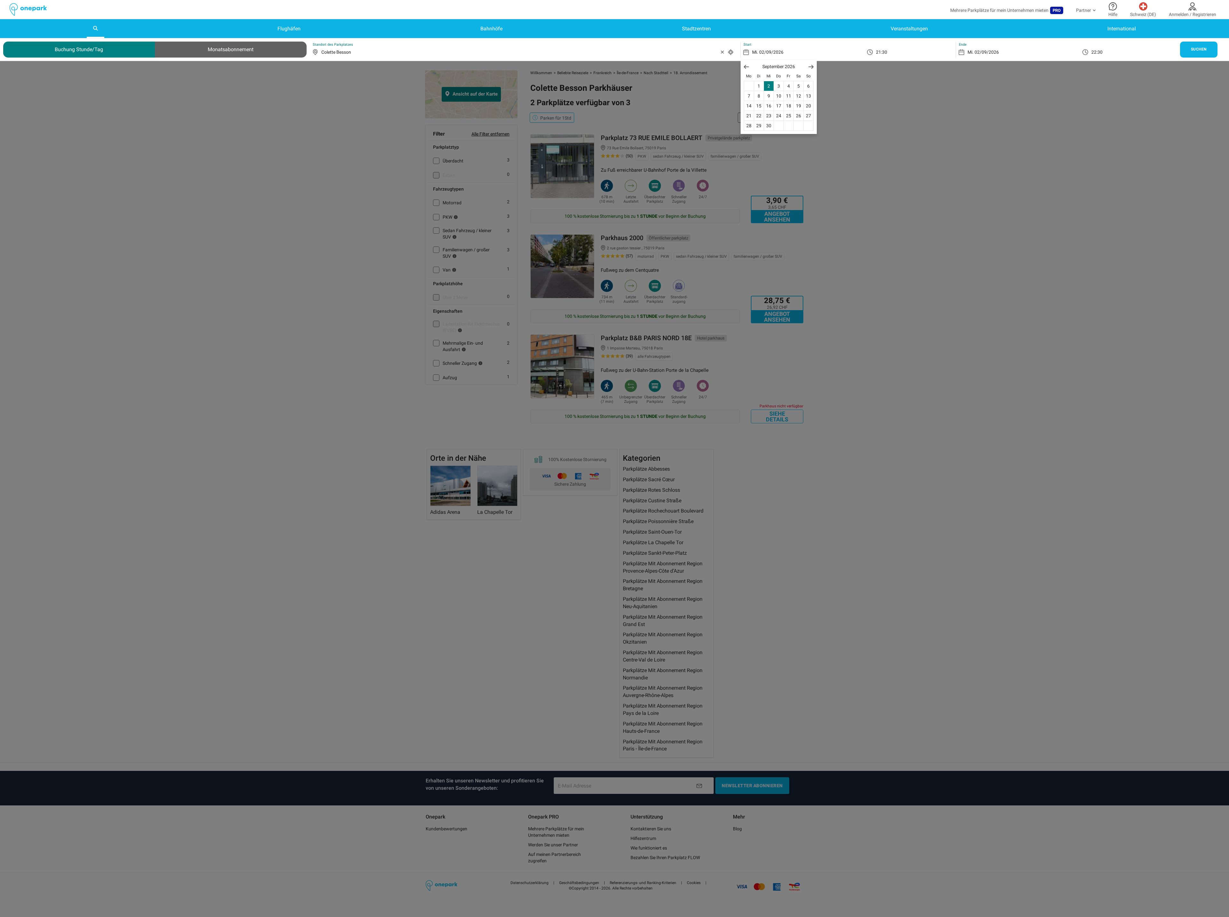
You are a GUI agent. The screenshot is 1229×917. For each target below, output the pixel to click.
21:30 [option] (881, 52)
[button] (746, 66)
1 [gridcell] (759, 86)
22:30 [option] (1097, 52)
